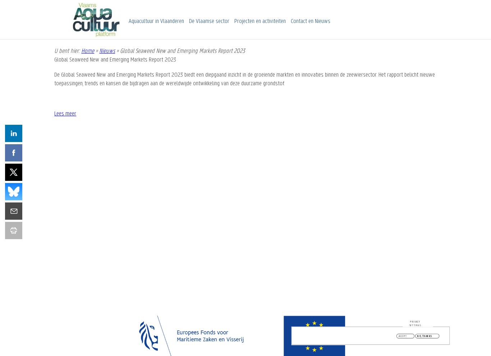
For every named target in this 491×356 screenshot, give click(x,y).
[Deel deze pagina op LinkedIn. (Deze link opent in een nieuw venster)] (13, 133)
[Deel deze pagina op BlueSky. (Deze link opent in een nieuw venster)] (13, 191)
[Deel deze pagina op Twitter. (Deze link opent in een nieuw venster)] (13, 172)
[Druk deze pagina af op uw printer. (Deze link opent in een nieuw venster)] (13, 230)
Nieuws (107, 51)
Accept (403, 336)
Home (87, 51)
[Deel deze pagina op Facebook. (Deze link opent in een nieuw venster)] (13, 152)
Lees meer (65, 114)
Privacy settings (415, 323)
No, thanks (424, 336)
